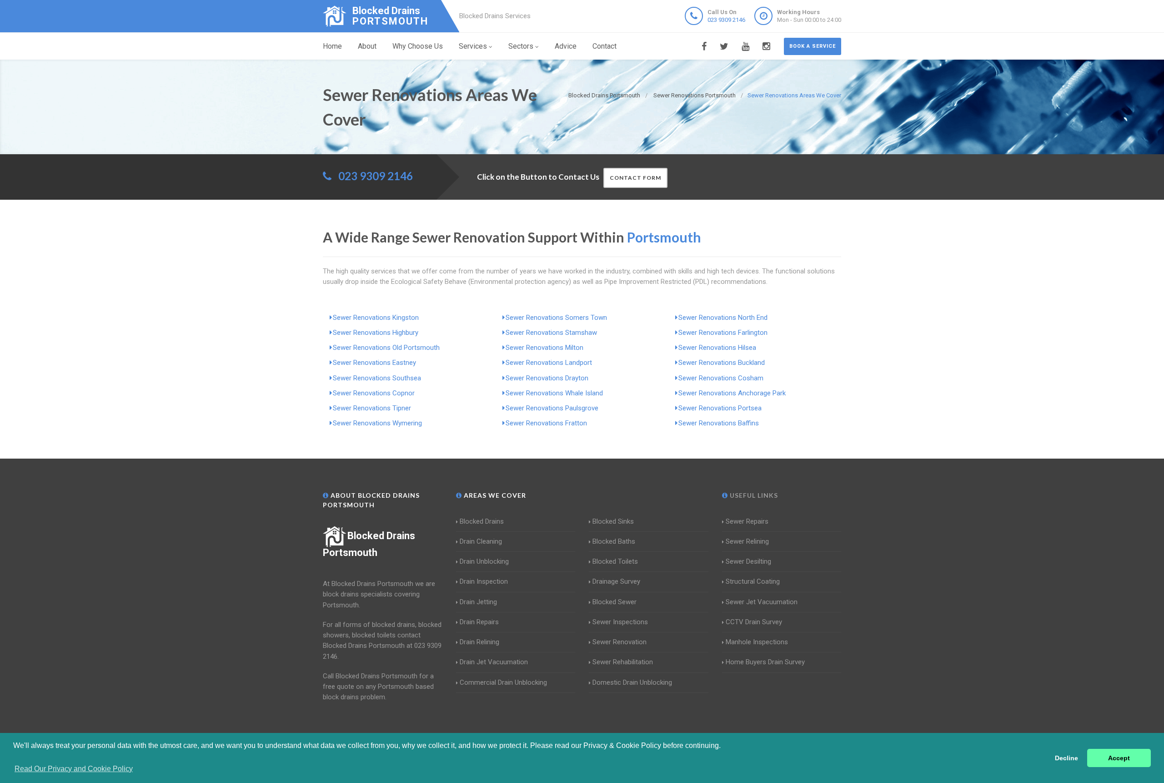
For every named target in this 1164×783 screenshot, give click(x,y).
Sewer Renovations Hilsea (717, 348)
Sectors (520, 46)
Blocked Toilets (615, 561)
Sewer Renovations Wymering (377, 423)
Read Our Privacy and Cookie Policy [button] (74, 769)
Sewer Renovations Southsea (377, 378)
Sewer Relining (747, 541)
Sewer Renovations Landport (549, 363)
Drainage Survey (616, 581)
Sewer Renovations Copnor (374, 393)
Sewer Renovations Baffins (718, 423)
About (367, 46)
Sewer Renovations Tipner (372, 408)
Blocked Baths (613, 541)
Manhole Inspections (757, 642)
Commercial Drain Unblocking (503, 682)
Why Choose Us (417, 46)
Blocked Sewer (614, 602)
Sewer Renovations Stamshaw (551, 332)
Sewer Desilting (748, 561)
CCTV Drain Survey (754, 622)
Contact (604, 46)
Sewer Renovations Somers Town (556, 317)
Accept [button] (1119, 758)
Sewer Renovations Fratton (546, 423)
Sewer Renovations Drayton (547, 378)
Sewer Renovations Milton (544, 348)
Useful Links (753, 495)
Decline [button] (1066, 758)
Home (332, 46)
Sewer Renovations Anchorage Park (732, 393)
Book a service (812, 46)
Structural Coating (753, 581)
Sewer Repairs (747, 521)
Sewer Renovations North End (723, 317)
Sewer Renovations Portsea (720, 408)
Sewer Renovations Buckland (721, 363)
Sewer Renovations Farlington (723, 332)
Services (473, 46)
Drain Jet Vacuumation (494, 662)
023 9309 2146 (726, 19)
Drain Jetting (478, 602)
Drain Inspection (484, 581)
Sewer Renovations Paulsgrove (552, 408)
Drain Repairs (479, 622)
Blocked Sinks (613, 521)
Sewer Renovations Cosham (720, 378)
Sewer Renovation (619, 642)
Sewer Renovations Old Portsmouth (386, 348)
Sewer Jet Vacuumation (762, 602)
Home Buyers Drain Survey (765, 662)
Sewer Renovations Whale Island (554, 393)
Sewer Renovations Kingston (376, 317)
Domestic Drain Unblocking (632, 682)
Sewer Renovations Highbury (375, 332)
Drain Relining (479, 642)
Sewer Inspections (620, 622)
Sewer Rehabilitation (622, 662)
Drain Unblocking (484, 561)
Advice (566, 46)
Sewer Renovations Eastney (374, 363)
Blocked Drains (482, 521)
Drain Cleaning (481, 541)
